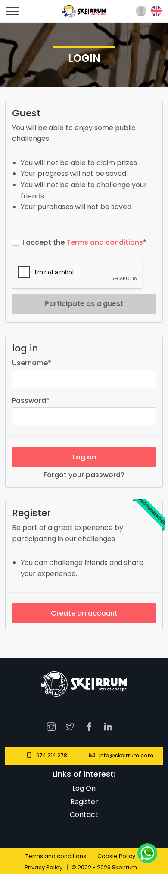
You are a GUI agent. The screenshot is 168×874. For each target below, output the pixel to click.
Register (84, 802)
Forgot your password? (84, 475)
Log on (84, 457)
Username (31, 363)
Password (31, 400)
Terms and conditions (104, 242)
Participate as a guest (84, 304)
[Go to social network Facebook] (91, 725)
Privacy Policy (43, 867)
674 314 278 (51, 755)
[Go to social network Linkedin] (110, 725)
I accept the (84, 242)
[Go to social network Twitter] (72, 725)
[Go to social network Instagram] (53, 725)
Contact (84, 815)
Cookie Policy (116, 856)
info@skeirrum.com (126, 755)
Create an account (84, 613)
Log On (84, 788)
